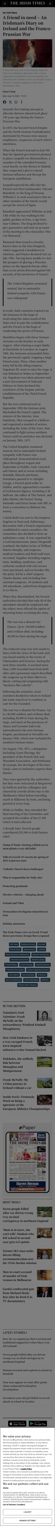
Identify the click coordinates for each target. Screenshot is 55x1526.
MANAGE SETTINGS (28, 1521)
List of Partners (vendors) (14, 1504)
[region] (27, 1477)
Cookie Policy (26, 1469)
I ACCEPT (28, 1512)
